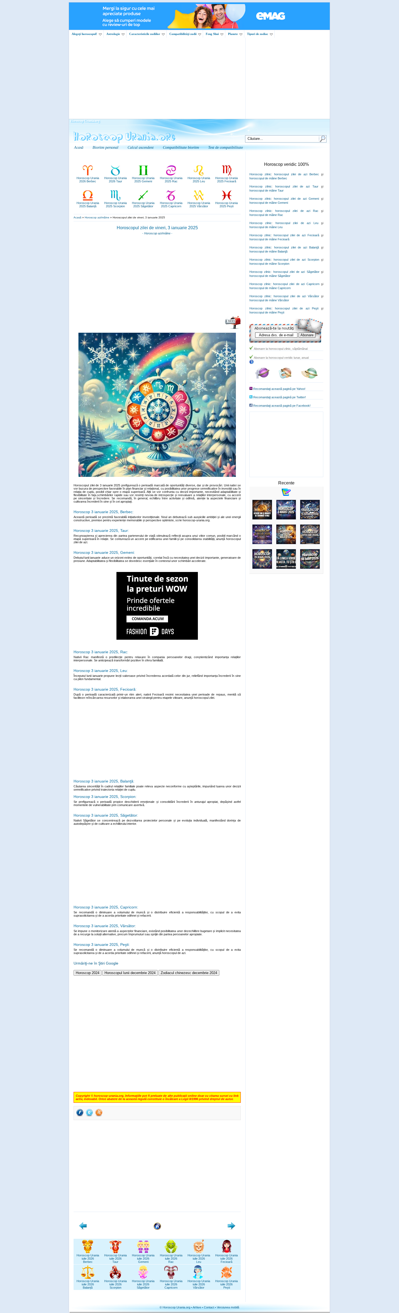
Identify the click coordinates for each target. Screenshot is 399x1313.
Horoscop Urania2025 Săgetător (143, 204)
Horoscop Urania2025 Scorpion (115, 204)
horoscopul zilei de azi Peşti (296, 308)
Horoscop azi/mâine (97, 217)
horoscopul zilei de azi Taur (296, 186)
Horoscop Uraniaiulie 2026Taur (115, 1258)
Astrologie (113, 33)
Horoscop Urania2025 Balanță (88, 204)
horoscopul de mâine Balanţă (268, 251)
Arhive (197, 1307)
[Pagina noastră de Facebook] (262, 377)
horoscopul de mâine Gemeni (268, 202)
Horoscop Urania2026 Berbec (88, 179)
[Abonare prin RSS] (98, 1116)
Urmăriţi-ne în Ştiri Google (96, 963)
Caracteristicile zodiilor (144, 33)
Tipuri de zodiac (257, 33)
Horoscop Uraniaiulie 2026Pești (226, 1284)
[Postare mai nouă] (83, 1228)
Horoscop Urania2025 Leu (199, 179)
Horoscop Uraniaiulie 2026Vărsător (199, 1284)
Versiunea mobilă (228, 1307)
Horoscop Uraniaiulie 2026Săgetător (143, 1284)
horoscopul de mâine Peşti (266, 312)
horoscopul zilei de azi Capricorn (296, 284)
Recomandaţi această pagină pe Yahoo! (279, 388)
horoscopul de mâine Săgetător (269, 275)
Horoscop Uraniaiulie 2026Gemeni (143, 1258)
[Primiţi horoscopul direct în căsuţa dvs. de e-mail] (233, 328)
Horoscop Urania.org (85, 121)
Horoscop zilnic (260, 174)
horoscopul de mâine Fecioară (269, 239)
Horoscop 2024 (87, 973)
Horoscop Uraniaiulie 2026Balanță (88, 1284)
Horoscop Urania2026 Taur (115, 179)
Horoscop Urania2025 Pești (226, 204)
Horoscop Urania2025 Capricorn (171, 204)
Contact (209, 1307)
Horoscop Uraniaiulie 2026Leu (199, 1258)
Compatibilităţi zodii (183, 33)
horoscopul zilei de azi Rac (296, 210)
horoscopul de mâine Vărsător (269, 300)
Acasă (77, 217)
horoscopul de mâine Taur (266, 190)
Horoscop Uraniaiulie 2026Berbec (88, 1258)
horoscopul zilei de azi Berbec (296, 174)
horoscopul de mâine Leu (266, 227)
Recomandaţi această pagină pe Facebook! (282, 405)
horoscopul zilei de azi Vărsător (296, 296)
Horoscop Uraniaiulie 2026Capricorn (171, 1284)
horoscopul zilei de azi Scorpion (296, 259)
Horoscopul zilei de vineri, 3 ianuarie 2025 (157, 227)
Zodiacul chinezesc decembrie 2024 (189, 973)
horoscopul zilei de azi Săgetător (296, 271)
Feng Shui (212, 33)
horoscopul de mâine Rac (266, 214)
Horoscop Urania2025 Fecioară (226, 179)
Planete (233, 33)
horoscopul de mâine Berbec (268, 178)
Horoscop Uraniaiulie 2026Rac (171, 1258)
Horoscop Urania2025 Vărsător (199, 204)
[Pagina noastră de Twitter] (285, 377)
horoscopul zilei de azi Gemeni (296, 198)
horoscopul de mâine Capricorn (270, 288)
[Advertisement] (199, 78)
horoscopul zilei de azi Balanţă (296, 247)
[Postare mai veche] (231, 1228)
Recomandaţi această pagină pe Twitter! (279, 397)
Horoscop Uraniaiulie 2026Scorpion (115, 1284)
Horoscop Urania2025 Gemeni (143, 179)
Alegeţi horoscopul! (84, 33)
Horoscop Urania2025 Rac (171, 179)
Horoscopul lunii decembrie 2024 (130, 973)
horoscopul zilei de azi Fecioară (296, 235)
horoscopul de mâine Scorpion (269, 263)
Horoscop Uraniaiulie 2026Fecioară (226, 1258)
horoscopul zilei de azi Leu (297, 223)
